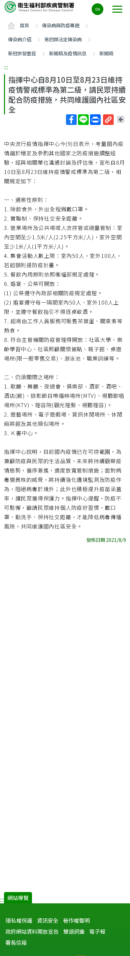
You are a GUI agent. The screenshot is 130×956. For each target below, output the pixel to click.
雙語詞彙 (74, 931)
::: (6, 67)
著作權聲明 (76, 920)
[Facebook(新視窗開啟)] (71, 119)
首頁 (24, 25)
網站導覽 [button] (18, 898)
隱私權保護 (19, 920)
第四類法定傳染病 (63, 39)
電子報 (97, 931)
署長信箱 (16, 942)
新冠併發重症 (22, 53)
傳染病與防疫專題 (60, 25)
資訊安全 (47, 920)
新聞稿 (106, 53)
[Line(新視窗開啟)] (83, 119)
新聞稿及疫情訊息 (67, 53)
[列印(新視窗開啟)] (95, 119)
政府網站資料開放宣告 (32, 931)
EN (97, 9)
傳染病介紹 (19, 39)
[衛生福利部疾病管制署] (40, 6)
